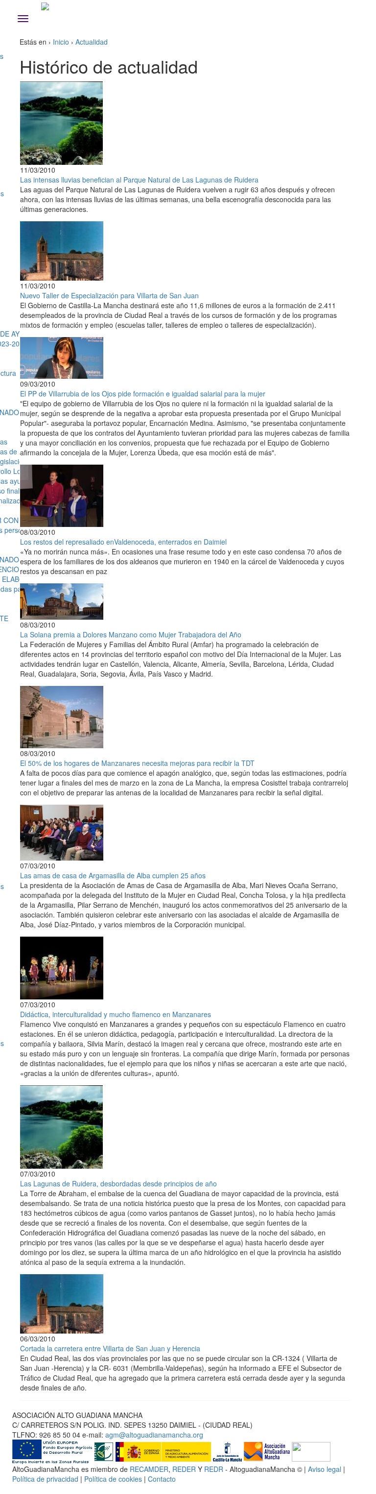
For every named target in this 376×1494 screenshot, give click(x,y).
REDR (214, 1469)
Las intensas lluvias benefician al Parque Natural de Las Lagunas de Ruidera (139, 179)
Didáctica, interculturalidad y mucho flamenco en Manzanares (115, 1014)
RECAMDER (149, 1469)
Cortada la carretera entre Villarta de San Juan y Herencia (110, 1348)
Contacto (162, 1479)
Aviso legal (324, 1469)
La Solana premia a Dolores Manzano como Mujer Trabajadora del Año (130, 634)
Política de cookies (113, 1479)
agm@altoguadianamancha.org (154, 1435)
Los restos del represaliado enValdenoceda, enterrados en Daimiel (123, 542)
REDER (184, 1469)
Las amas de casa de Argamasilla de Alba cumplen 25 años (113, 875)
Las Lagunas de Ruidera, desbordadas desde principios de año (118, 1183)
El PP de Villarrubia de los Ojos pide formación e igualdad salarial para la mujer (142, 393)
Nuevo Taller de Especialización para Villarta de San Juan (109, 295)
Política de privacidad (45, 1479)
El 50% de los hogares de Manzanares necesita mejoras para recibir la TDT (137, 763)
